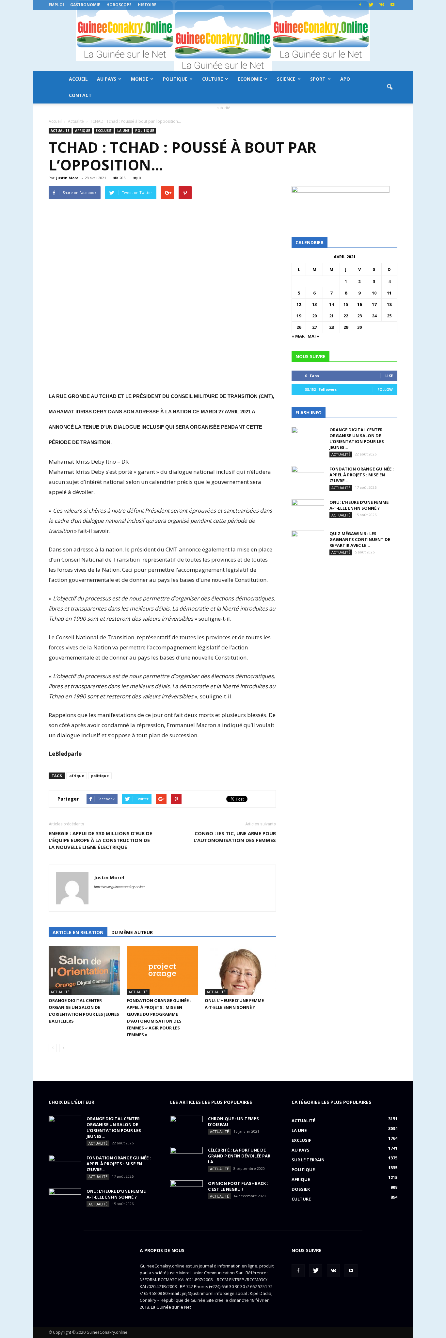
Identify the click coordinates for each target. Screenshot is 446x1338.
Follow (385, 389)
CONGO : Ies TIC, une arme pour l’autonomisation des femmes (235, 836)
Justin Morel (68, 177)
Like (389, 375)
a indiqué (229, 725)
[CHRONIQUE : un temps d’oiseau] (186, 1127)
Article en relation (78, 932)
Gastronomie (85, 5)
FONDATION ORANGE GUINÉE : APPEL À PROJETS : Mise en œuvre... (361, 475)
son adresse (141, 411)
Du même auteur (132, 932)
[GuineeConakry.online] (223, 40)
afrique (76, 775)
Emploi (56, 5)
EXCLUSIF (104, 130)
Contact (80, 95)
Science (286, 79)
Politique (175, 79)
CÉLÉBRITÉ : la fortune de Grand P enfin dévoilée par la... (239, 1156)
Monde (139, 79)
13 (314, 304)
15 (345, 304)
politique (100, 775)
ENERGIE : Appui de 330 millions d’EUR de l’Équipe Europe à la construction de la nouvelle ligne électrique (100, 840)
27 (314, 327)
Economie (250, 79)
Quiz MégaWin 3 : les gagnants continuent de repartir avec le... (359, 539)
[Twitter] (371, 5)
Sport (318, 79)
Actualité (60, 130)
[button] (389, 87)
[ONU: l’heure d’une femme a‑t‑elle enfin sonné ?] (240, 970)
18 (389, 304)
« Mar (298, 336)
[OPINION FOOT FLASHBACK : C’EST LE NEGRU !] (186, 1191)
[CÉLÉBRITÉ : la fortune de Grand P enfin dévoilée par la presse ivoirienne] (186, 1158)
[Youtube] (392, 5)
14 (331, 304)
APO (345, 79)
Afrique (82, 130)
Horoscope (119, 5)
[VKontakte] (382, 5)
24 (374, 316)
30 (359, 327)
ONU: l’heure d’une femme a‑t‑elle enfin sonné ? (359, 505)
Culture (212, 79)
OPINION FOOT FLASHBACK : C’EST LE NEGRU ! (238, 1186)
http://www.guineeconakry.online (119, 887)
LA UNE (123, 130)
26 (298, 327)
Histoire (147, 5)
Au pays (106, 79)
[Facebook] (360, 5)
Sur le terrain (308, 1160)
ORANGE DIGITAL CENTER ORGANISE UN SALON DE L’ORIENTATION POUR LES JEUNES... (356, 438)
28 (331, 327)
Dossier (301, 1189)
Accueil (78, 79)
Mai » (313, 336)
